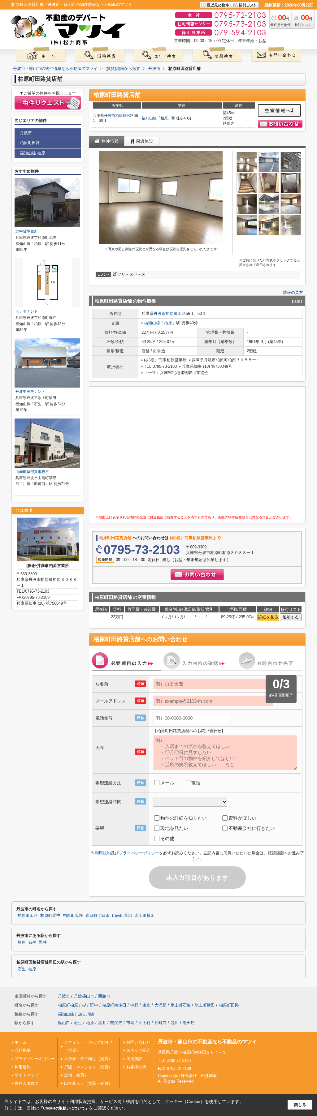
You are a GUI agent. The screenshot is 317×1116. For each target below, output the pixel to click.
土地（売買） (76, 1075)
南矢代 (116, 1022)
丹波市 (109, 116)
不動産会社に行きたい (251, 828)
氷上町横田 (145, 915)
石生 (32, 942)
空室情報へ (278, 110)
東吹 (146, 1005)
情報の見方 (293, 292)
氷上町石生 (181, 1005)
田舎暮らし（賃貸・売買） (88, 1083)
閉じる (300, 1104)
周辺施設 (134, 1058)
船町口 (160, 1022)
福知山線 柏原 (32, 153)
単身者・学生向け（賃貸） (88, 1058)
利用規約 (103, 853)
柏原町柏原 (68, 1005)
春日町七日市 (97, 915)
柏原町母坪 (73, 915)
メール (167, 782)
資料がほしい (242, 818)
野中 (94, 1005)
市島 (130, 1022)
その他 (167, 838)
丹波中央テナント (30, 391)
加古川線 (86, 1014)
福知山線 (149, 118)
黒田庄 (189, 1022)
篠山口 (64, 1022)
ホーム (21, 1042)
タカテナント (26, 311)
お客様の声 (136, 1067)
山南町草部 (122, 915)
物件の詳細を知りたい (183, 818)
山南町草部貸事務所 (32, 472)
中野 (134, 1005)
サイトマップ (27, 1075)
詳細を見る (268, 617)
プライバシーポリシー (139, 853)
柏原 (164, 118)
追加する (291, 617)
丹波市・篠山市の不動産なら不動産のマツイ (207, 1041)
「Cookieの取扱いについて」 (64, 1108)
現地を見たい (174, 828)
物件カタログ (27, 1083)
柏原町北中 (50, 915)
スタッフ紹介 (138, 1050)
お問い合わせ (138, 1042)
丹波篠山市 (84, 996)
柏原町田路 (124, 116)
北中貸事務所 (26, 231)
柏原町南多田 (114, 1005)
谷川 (175, 1022)
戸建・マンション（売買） (88, 1067)
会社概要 (23, 1050)
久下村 (144, 1022)
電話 (195, 782)
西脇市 (104, 996)
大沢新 (160, 1005)
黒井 (43, 942)
